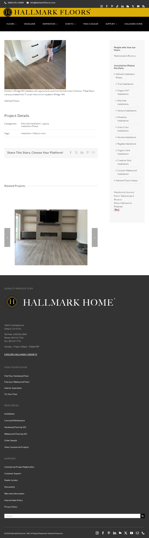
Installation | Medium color (33, 133)
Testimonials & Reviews (124, 55)
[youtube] (138, 6)
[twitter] (133, 6)
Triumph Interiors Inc (34, 94)
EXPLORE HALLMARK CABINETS (20, 354)
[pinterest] (112, 6)
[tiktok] (117, 6)
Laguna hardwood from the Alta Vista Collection (60, 91)
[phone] (143, 533)
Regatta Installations (126, 143)
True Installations (125, 84)
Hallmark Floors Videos (126, 180)
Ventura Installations (126, 110)
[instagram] (101, 6)
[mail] (137, 533)
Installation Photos (29, 126)
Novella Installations (126, 137)
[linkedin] (122, 6)
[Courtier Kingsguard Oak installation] (51, 211)
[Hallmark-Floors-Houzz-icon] (128, 6)
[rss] (143, 6)
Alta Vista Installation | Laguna (35, 123)
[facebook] (107, 6)
